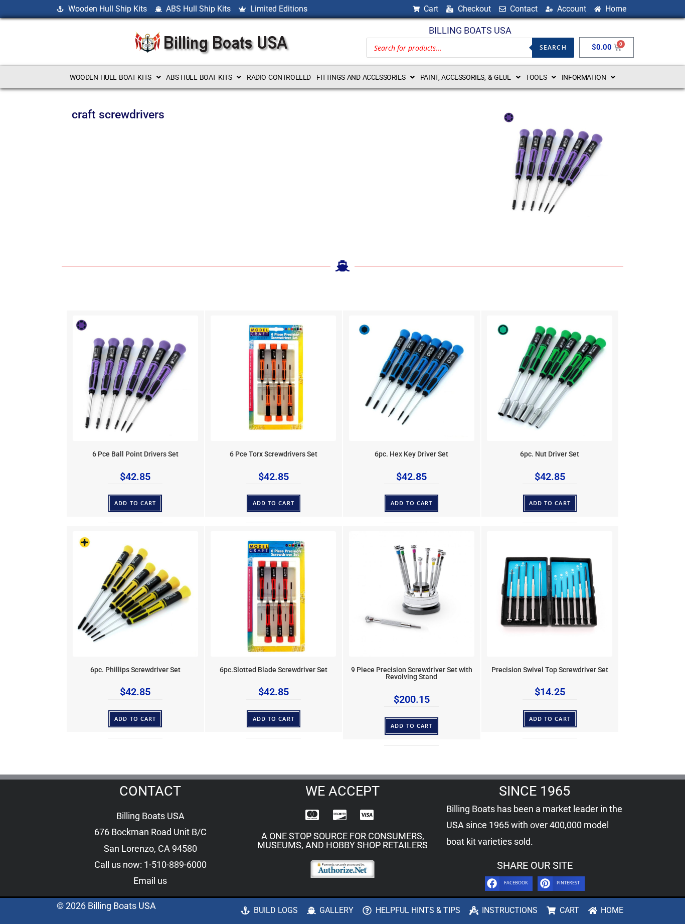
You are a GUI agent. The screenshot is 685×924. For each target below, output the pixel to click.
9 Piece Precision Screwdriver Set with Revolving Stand (411, 673)
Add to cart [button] (135, 503)
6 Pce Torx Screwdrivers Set (273, 454)
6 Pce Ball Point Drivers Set (135, 454)
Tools (536, 77)
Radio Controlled (279, 77)
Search (553, 47)
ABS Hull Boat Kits (199, 77)
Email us (150, 880)
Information (584, 77)
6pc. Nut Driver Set (549, 454)
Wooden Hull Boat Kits (110, 77)
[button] (115, 77)
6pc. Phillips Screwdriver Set (135, 670)
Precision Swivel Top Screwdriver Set (549, 670)
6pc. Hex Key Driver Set (411, 454)
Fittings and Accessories (360, 77)
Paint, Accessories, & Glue (465, 77)
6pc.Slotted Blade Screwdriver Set (273, 670)
